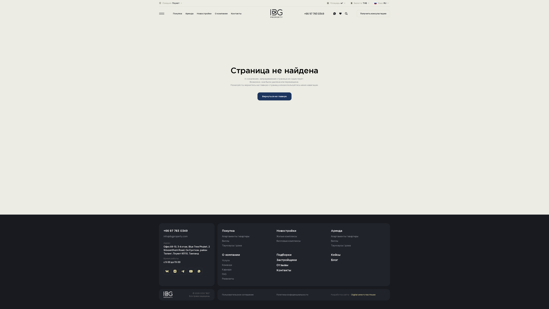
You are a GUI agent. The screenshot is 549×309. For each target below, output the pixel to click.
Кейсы (336, 255)
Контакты (236, 13)
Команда (227, 265)
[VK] (167, 271)
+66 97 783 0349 (314, 13)
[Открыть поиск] (346, 13)
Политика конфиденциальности (292, 294)
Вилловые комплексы (289, 240)
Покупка (177, 13)
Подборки (284, 255)
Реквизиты (228, 278)
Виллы (225, 240)
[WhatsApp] (334, 13)
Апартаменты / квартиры (235, 236)
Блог (334, 260)
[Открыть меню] (161, 13)
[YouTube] (191, 271)
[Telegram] (183, 271)
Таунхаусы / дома (232, 245)
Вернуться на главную (274, 96)
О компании (221, 13)
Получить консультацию (373, 13)
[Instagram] (175, 271)
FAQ (224, 274)
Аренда (189, 13)
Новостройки (204, 13)
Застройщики (287, 260)
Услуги (226, 260)
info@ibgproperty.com (176, 236)
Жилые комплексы (287, 236)
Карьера (226, 269)
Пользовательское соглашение (238, 294)
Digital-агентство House (353, 294)
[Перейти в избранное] (340, 13)
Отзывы (282, 265)
